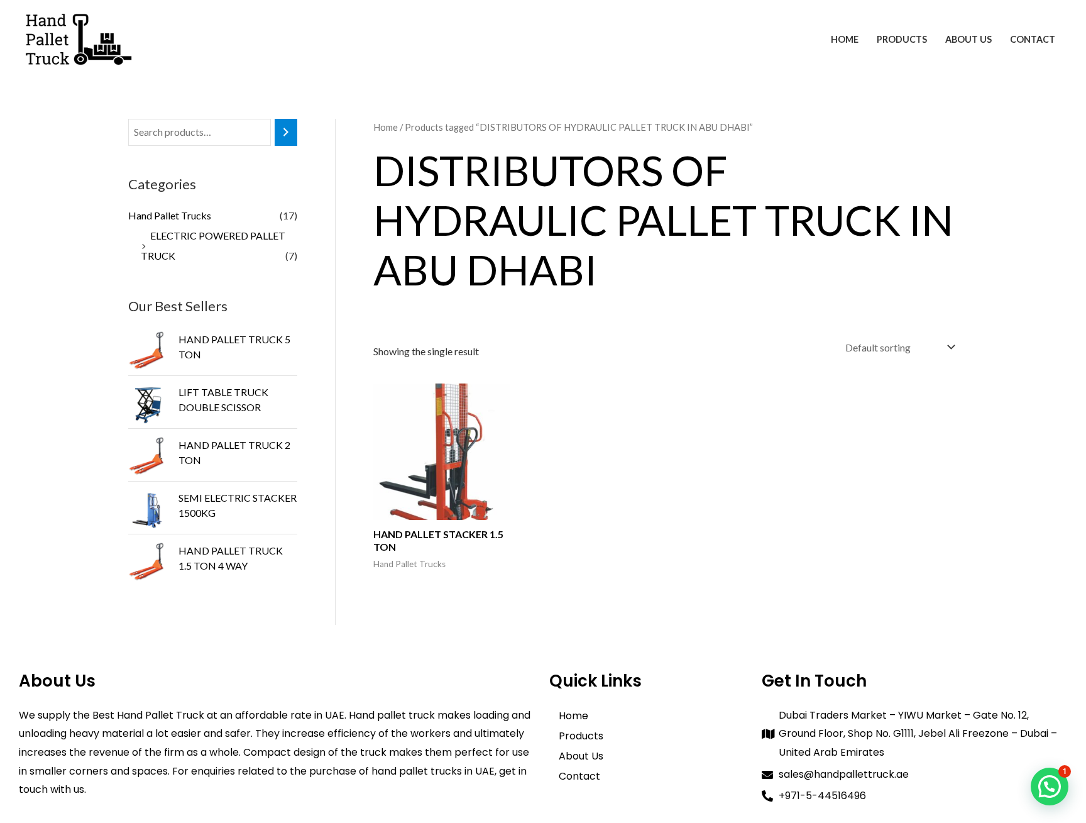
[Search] (286, 132)
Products (902, 39)
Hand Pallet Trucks (169, 215)
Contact (1032, 39)
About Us (968, 39)
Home (844, 39)
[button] (1049, 786)
